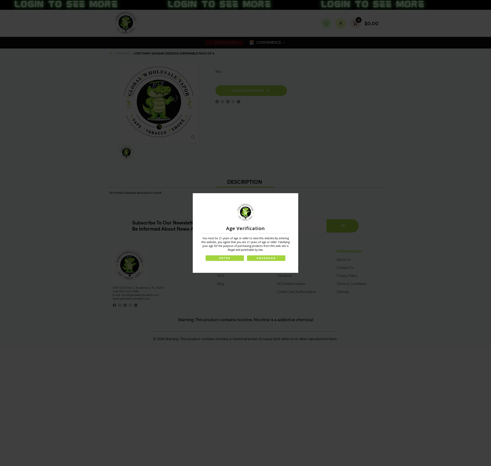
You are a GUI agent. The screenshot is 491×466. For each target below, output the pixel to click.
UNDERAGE (266, 258)
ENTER (224, 258)
